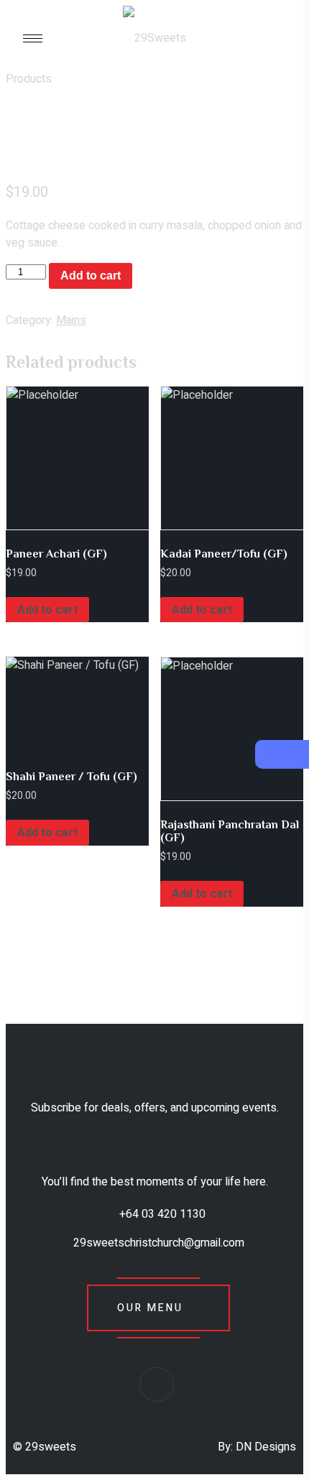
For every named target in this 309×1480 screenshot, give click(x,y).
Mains (71, 320)
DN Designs (266, 1447)
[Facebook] (156, 1384)
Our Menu (150, 1307)
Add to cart (90, 275)
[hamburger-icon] (33, 38)
